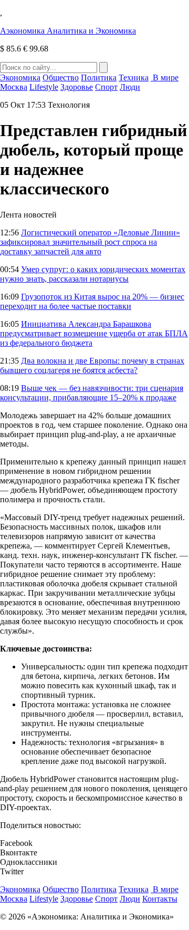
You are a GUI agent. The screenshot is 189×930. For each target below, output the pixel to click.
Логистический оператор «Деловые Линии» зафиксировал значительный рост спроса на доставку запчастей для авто (90, 242)
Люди (130, 86)
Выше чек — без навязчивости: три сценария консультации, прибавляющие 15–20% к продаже (91, 393)
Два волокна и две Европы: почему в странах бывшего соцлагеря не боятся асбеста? (92, 365)
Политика (99, 77)
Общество (61, 77)
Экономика (20, 77)
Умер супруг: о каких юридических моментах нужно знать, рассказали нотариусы (92, 274)
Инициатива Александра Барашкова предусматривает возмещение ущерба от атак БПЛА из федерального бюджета (94, 333)
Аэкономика (68, 30)
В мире (164, 77)
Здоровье (76, 86)
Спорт (106, 86)
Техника (134, 77)
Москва (13, 86)
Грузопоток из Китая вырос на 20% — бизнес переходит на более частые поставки (92, 301)
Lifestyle (43, 86)
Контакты (159, 898)
